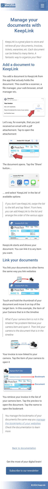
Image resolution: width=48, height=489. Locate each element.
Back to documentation (24, 448)
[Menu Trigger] (42, 5)
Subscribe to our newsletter (24, 470)
